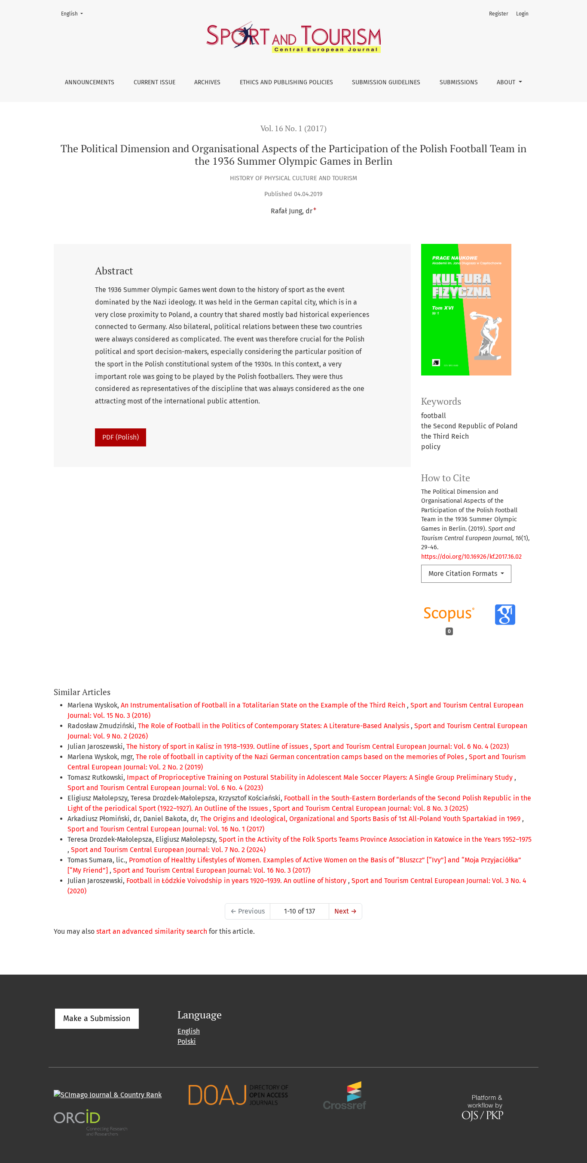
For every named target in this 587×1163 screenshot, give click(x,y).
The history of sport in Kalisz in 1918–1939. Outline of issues (218, 746)
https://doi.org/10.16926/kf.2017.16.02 (471, 556)
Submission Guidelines (386, 82)
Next (345, 911)
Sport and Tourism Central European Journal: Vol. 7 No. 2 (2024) (168, 850)
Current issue (154, 82)
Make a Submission (97, 1018)
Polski (186, 1041)
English (75, 13)
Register (498, 14)
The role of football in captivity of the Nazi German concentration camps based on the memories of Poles (300, 757)
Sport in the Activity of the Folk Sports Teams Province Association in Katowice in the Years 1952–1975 (375, 839)
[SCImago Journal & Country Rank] (108, 1095)
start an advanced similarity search (151, 931)
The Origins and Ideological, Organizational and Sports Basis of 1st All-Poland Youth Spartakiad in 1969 (361, 819)
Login (522, 14)
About (507, 82)
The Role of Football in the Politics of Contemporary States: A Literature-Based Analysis (274, 726)
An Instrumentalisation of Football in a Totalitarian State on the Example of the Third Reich (264, 705)
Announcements (89, 82)
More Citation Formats (463, 573)
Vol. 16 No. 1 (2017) (293, 128)
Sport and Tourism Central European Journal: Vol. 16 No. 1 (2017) (165, 829)
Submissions (459, 82)
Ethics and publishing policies (286, 82)
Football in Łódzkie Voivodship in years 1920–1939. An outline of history (237, 881)
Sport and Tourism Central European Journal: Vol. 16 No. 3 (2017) (211, 870)
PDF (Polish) (120, 437)
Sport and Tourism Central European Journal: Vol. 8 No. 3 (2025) (370, 808)
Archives (207, 82)
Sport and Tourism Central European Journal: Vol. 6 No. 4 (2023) (411, 746)
